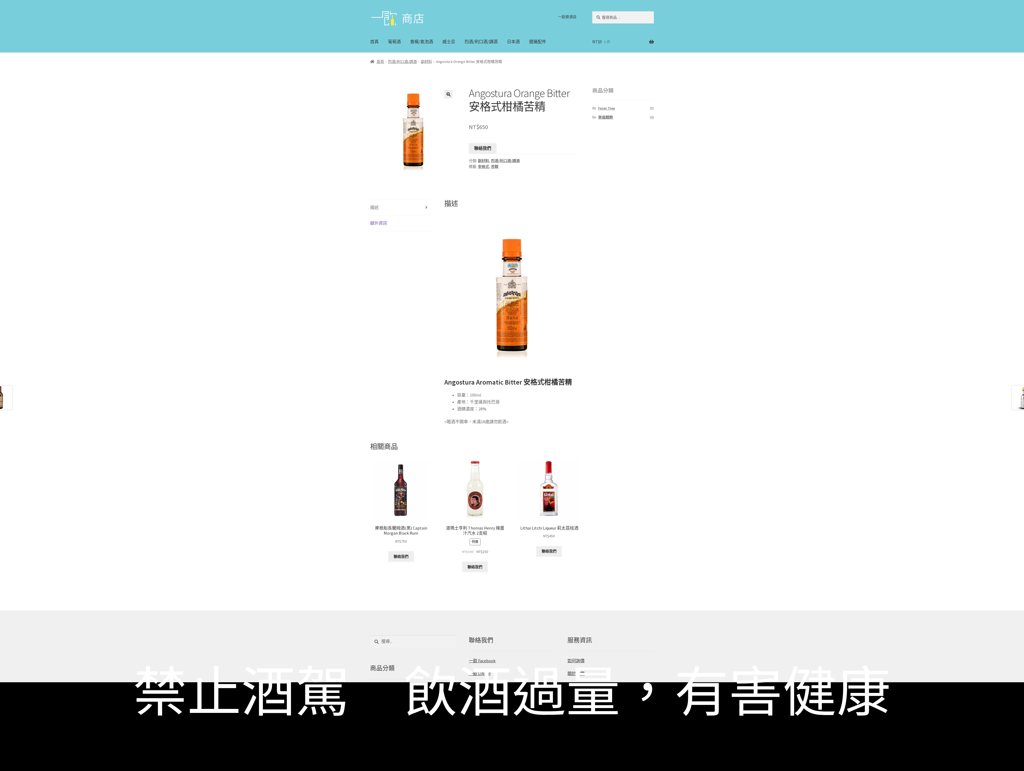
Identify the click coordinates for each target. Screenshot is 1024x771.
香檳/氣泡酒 (421, 41)
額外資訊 (378, 223)
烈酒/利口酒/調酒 (481, 41)
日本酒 (513, 41)
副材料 (426, 61)
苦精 (494, 166)
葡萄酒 (394, 41)
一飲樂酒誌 (567, 16)
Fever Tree (606, 108)
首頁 (374, 41)
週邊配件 (537, 41)
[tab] (401, 208)
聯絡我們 (482, 148)
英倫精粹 (605, 117)
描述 (374, 207)
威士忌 (448, 41)
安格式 (483, 166)
